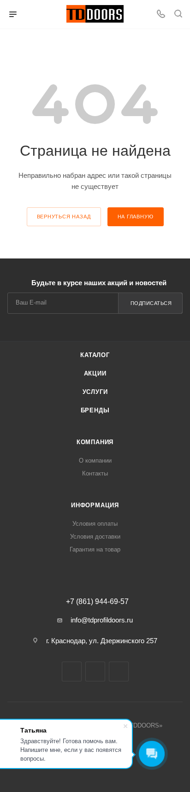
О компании (95, 460)
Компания (95, 442)
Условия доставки (95, 536)
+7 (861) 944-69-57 (97, 601)
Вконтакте (72, 671)
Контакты (95, 473)
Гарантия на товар (95, 549)
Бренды (95, 410)
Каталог (95, 355)
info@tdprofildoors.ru (102, 620)
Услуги (95, 391)
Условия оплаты (95, 523)
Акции (95, 373)
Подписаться (151, 303)
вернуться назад (64, 216)
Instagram (95, 671)
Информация (95, 505)
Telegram (119, 671)
